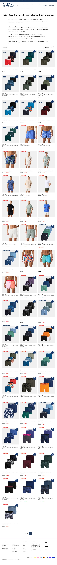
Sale (24, 552)
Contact (13, 549)
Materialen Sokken (5, 549)
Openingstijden (14, 551)
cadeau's (24, 551)
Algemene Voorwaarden (13, 559)
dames (24, 545)
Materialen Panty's (5, 548)
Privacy (19, 559)
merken (24, 549)
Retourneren (4, 545)
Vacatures (14, 548)
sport (24, 548)
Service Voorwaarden (15, 545)
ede (45, 547)
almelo (46, 549)
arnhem (46, 544)
